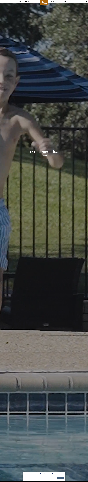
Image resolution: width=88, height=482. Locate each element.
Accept (61, 478)
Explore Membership (44, 155)
